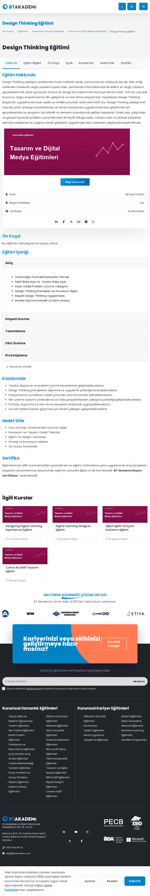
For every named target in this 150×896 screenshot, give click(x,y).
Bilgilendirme (34, 688)
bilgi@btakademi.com (18, 853)
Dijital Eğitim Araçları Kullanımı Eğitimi (120, 528)
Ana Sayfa (8, 31)
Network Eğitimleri (57, 725)
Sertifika (126, 63)
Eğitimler (23, 31)
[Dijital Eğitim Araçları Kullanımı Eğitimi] (125, 514)
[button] (122, 6)
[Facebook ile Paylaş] (64, 222)
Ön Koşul (53, 63)
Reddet (112, 881)
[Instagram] (87, 831)
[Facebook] (81, 841)
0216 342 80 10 (14, 847)
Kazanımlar (86, 63)
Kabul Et (135, 881)
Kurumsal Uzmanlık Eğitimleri (48, 31)
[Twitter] (70, 841)
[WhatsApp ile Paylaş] (93, 222)
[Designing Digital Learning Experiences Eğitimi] (25, 514)
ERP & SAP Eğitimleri (58, 777)
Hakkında (11, 63)
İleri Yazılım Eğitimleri (21, 730)
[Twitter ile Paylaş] (71, 222)
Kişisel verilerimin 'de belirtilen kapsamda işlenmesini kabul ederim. (51, 688)
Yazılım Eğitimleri (19, 725)
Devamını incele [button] (20, 367)
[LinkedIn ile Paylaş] (56, 222)
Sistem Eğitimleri (19, 782)
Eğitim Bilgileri (32, 63)
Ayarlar (90, 881)
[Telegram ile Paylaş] (86, 222)
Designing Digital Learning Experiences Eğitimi (24, 528)
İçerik (69, 63)
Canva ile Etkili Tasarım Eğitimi (22, 569)
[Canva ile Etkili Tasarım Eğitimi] (25, 556)
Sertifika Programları (134, 739)
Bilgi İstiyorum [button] (75, 182)
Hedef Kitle (107, 63)
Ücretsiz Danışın (113, 644)
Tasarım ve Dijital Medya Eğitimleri (87, 31)
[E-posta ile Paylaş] (78, 222)
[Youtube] (75, 831)
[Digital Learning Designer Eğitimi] (75, 514)
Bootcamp (90, 725)
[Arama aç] (131, 6)
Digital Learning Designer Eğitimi (73, 528)
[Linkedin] (64, 831)
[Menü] (143, 6)
